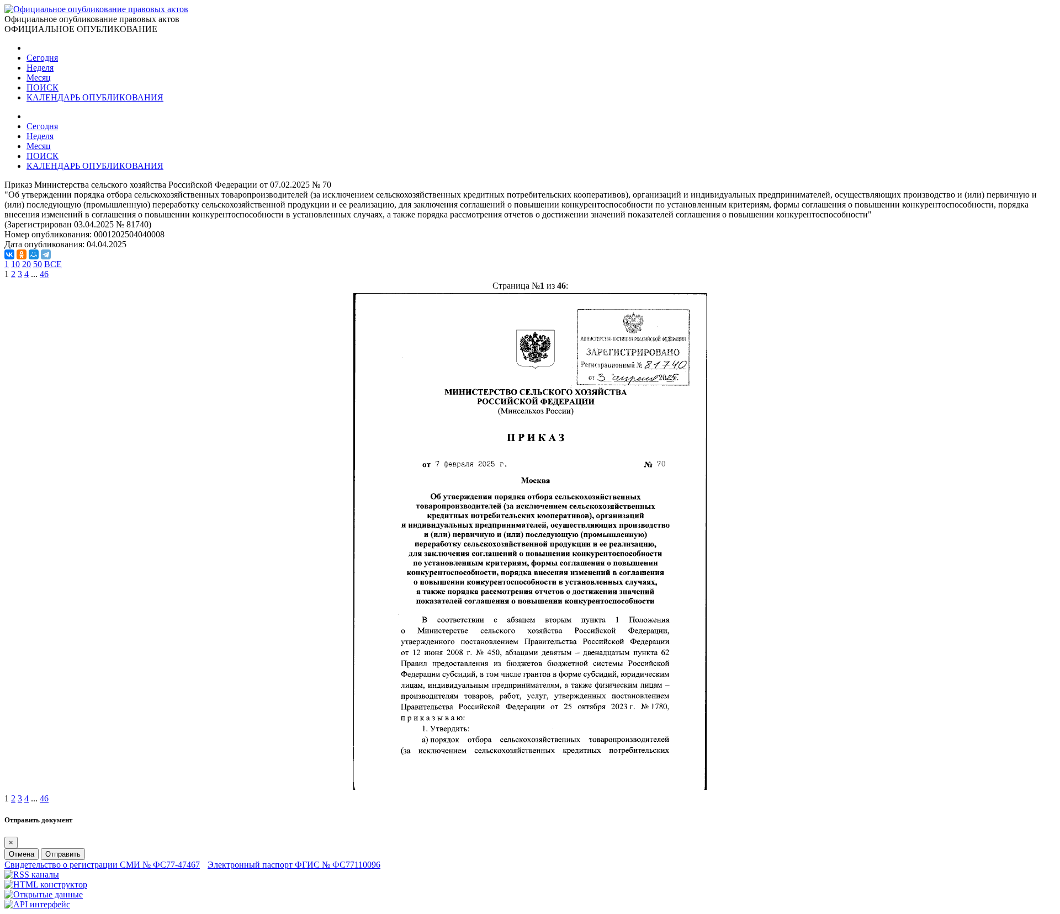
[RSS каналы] (31, 874)
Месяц (38, 77)
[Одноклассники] (21, 254)
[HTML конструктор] (45, 884)
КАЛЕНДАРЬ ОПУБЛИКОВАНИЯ (94, 97)
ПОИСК (42, 87)
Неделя (40, 67)
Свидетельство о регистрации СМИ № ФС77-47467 (102, 864)
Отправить (63, 854)
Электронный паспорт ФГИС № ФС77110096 (294, 864)
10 (15, 264)
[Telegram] (46, 254)
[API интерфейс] (37, 904)
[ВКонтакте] (9, 254)
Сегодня (42, 57)
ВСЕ (53, 264)
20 (26, 264)
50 (37, 264)
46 (44, 274)
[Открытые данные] (43, 894)
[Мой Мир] (34, 254)
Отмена (21, 854)
